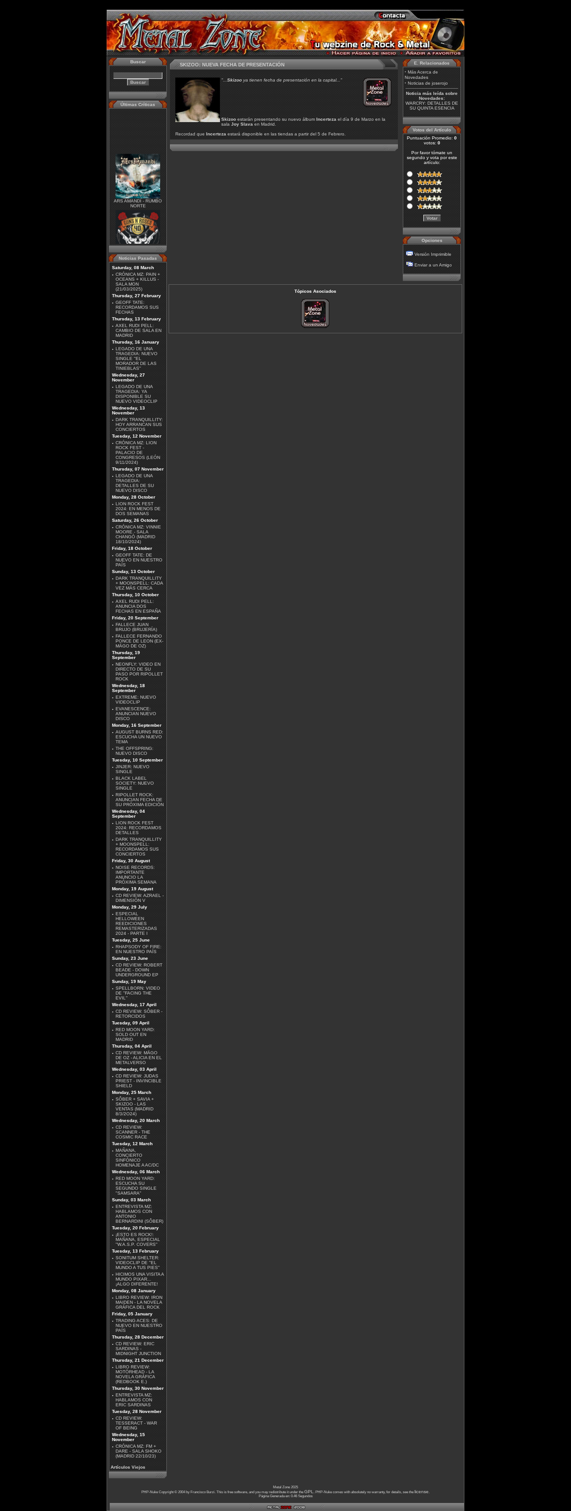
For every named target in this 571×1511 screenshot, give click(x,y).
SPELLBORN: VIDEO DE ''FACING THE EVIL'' (138, 993)
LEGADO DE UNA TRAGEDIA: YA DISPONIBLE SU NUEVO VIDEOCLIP (136, 394)
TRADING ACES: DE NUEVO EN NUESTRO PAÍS (139, 1325)
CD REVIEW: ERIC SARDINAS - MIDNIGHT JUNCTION (138, 1348)
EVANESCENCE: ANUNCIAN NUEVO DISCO (136, 713)
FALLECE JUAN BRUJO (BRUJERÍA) (136, 627)
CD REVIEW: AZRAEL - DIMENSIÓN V (140, 898)
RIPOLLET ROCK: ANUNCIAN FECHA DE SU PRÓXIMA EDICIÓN (140, 799)
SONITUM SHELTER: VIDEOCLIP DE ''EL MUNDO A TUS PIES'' (138, 1262)
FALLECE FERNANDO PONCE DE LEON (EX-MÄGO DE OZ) (139, 641)
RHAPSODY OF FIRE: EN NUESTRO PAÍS (138, 949)
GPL (309, 1491)
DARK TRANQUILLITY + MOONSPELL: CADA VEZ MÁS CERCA (139, 583)
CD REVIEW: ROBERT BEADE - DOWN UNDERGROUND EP (139, 969)
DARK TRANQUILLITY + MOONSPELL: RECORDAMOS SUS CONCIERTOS (139, 846)
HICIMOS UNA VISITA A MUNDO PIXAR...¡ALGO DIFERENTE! (140, 1279)
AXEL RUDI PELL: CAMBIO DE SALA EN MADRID (138, 330)
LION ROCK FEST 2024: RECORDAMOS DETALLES (138, 827)
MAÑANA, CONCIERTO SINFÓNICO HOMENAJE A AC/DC (137, 1157)
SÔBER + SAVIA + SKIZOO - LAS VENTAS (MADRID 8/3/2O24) (135, 1106)
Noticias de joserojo (428, 83)
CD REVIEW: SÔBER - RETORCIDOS (139, 1014)
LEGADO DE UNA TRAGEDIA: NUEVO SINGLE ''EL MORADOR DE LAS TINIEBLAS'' (136, 358)
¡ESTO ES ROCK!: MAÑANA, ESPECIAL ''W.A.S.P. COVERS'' (138, 1239)
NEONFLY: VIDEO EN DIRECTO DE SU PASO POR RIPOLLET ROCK (139, 671)
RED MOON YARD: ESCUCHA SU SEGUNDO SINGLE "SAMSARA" (136, 1186)
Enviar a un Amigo (433, 264)
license (421, 1491)
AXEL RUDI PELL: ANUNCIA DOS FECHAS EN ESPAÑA (138, 606)
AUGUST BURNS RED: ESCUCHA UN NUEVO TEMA (139, 736)
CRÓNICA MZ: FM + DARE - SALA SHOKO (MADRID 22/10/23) (138, 1451)
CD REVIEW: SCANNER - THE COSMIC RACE (133, 1132)
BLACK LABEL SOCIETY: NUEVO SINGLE (135, 783)
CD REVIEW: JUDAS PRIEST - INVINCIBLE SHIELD (138, 1080)
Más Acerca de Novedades (421, 75)
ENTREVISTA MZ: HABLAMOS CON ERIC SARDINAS (134, 1399)
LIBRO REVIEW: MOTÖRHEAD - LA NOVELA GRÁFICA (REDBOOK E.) (135, 1374)
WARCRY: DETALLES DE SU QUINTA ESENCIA (431, 106)
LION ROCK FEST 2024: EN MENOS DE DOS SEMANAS (138, 508)
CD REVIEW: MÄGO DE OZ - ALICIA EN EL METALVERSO (139, 1057)
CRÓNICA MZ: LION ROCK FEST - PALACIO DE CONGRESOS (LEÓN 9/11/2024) (138, 452)
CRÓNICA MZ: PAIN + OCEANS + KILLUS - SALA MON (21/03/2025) (138, 281)
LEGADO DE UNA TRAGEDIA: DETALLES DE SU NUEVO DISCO (135, 483)
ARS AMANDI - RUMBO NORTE (138, 196)
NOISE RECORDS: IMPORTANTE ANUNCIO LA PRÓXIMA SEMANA (136, 874)
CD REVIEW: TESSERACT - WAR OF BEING (136, 1423)
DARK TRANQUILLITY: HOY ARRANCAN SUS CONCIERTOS (139, 424)
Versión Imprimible (432, 254)
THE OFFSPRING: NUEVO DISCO (134, 751)
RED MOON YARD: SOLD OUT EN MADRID (135, 1034)
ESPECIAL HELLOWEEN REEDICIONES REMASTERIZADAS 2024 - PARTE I (136, 923)
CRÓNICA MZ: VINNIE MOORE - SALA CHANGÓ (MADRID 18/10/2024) (138, 534)
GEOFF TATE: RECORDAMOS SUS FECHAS (137, 307)
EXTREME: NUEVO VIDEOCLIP (136, 699)
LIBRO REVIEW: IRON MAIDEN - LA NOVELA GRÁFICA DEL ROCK (139, 1302)
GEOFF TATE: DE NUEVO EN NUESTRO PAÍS (139, 560)
